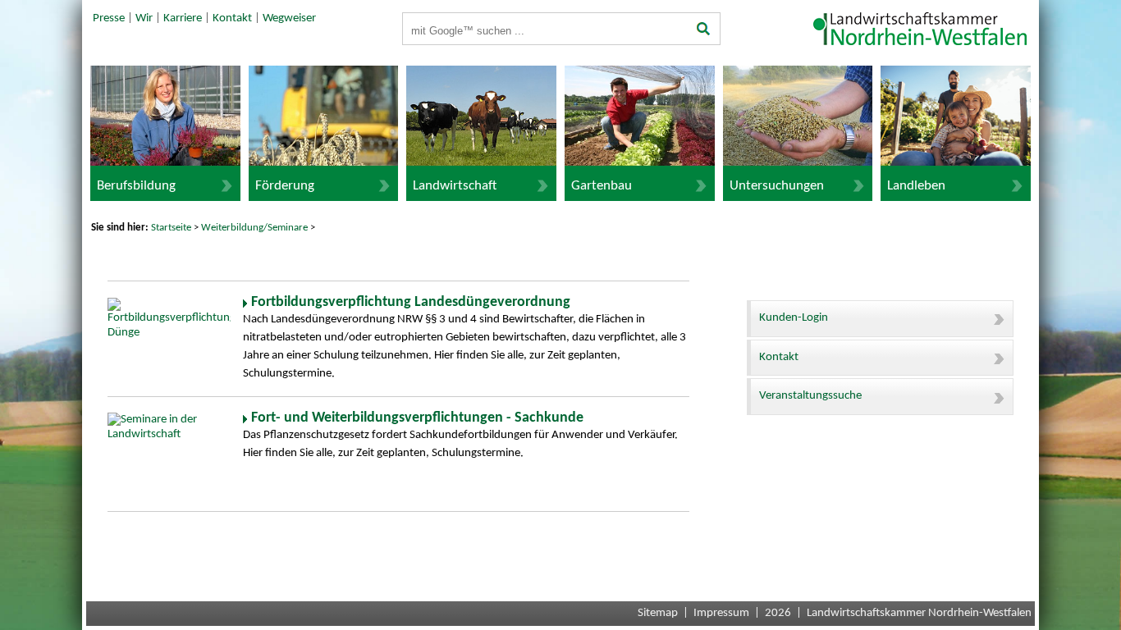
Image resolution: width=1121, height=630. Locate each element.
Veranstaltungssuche (810, 396)
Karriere (182, 18)
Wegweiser (289, 18)
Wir (144, 18)
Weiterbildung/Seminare (254, 227)
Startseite (171, 227)
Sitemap (658, 613)
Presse (109, 18)
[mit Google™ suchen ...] (704, 30)
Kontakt (232, 18)
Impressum (721, 613)
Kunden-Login (793, 318)
